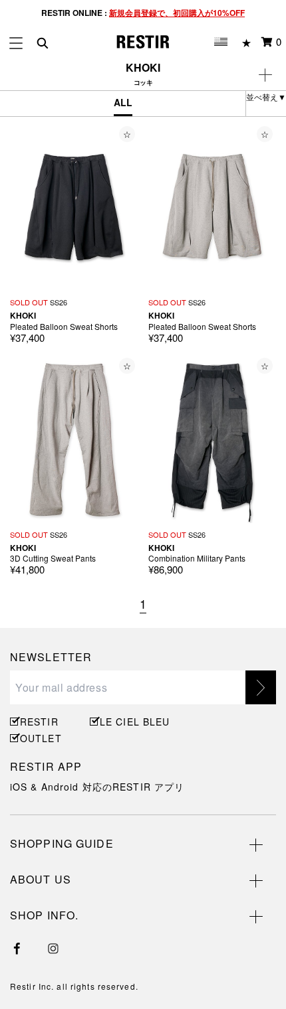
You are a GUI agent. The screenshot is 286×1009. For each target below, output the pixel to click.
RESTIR (39, 721)
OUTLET (41, 738)
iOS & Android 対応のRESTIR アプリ (97, 786)
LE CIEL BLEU (133, 721)
